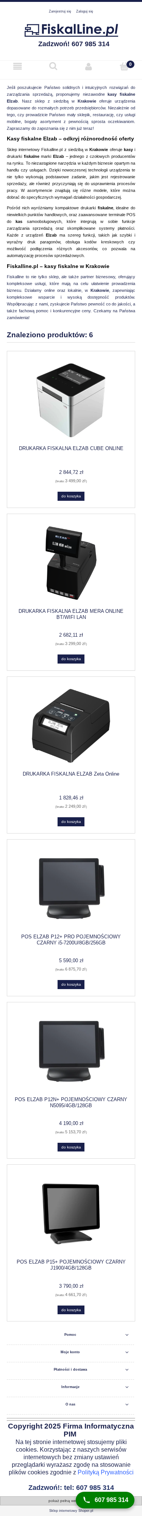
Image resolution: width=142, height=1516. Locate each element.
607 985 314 (111, 1500)
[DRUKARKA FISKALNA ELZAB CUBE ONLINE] (71, 400)
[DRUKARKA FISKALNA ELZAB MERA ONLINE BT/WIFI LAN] (71, 563)
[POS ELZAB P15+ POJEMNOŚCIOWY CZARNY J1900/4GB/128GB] (71, 1214)
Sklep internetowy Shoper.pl (71, 1511)
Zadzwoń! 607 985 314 (73, 44)
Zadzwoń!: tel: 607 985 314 (71, 1487)
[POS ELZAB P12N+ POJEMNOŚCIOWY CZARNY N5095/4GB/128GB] (71, 1051)
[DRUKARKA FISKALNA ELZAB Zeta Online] (71, 726)
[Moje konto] (89, 67)
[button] (18, 67)
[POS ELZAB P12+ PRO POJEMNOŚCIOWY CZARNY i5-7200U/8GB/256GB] (71, 888)
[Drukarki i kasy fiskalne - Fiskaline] (71, 29)
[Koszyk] (124, 66)
